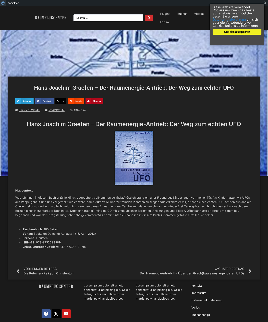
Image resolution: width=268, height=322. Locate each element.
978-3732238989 (48, 242)
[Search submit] (149, 18)
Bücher (182, 13)
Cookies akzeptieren (237, 32)
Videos (199, 13)
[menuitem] (3, 3)
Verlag (195, 307)
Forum (164, 22)
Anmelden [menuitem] (13, 2)
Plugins (165, 13)
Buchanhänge (200, 315)
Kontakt (196, 285)
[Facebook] (46, 313)
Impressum (198, 293)
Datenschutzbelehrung (206, 300)
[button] (24, 101)
